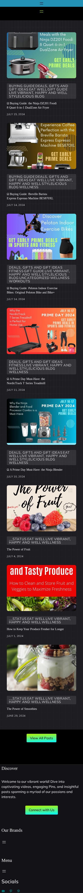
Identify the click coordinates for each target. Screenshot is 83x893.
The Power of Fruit (18, 549)
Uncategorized (34, 278)
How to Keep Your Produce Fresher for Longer (35, 629)
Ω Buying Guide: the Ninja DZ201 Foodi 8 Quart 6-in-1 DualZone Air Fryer (32, 105)
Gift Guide (57, 89)
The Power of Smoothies (22, 708)
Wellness (29, 187)
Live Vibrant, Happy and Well (38, 93)
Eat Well (38, 89)
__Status (18, 539)
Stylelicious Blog (26, 96)
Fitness (16, 271)
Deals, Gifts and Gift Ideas (35, 267)
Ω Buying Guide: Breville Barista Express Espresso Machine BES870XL (30, 196)
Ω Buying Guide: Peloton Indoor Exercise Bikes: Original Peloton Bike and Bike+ (32, 290)
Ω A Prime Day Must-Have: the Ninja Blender (35, 469)
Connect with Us (41, 810)
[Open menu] (41, 3)
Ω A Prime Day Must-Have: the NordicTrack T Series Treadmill (26, 381)
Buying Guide (22, 86)
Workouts (19, 281)
